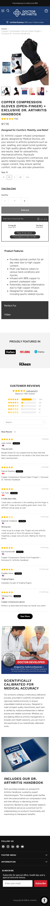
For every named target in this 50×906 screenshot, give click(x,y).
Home (4, 29)
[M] (10, 180)
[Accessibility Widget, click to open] (44, 900)
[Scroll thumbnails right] (46, 91)
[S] (4, 180)
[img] (7, 439)
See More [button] (25, 616)
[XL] (21, 180)
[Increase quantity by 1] (24, 200)
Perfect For (10, 305)
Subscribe (40, 883)
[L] (15, 180)
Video (7, 314)
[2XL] (28, 180)
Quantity (4, 195)
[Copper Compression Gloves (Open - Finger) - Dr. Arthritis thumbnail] (5, 91)
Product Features (13, 250)
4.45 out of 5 (31, 391)
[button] (7, 119)
